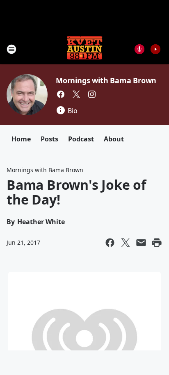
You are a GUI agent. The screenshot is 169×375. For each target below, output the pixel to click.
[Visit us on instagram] (92, 94)
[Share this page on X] (125, 242)
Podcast (81, 138)
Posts (49, 138)
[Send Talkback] (139, 49)
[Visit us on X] (76, 94)
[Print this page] (156, 242)
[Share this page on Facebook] (110, 242)
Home (21, 138)
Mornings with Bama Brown (106, 80)
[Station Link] (84, 49)
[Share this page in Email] (141, 242)
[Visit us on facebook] (61, 94)
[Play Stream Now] (155, 49)
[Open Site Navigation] (11, 49)
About (114, 138)
